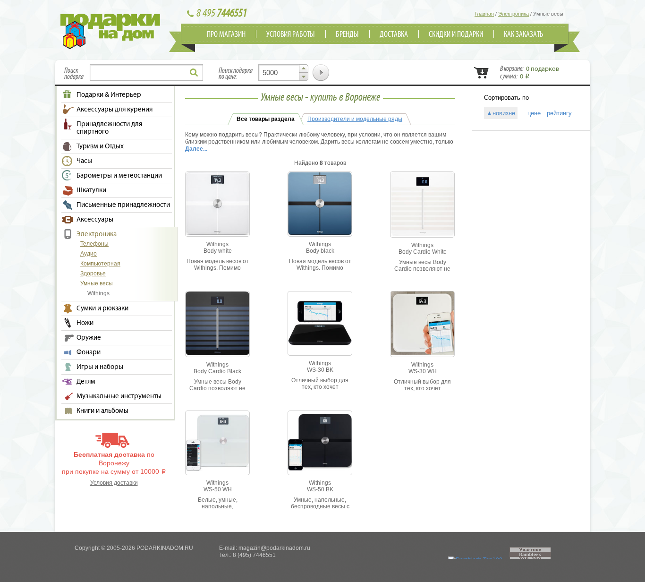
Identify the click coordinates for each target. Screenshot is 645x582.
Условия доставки (114, 482)
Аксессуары (94, 219)
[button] (303, 68)
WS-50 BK (320, 489)
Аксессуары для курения (114, 109)
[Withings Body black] (320, 233)
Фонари (88, 352)
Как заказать (523, 34)
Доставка (394, 34)
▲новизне (500, 113)
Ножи (84, 323)
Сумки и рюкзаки (102, 308)
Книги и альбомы (102, 411)
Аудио (88, 253)
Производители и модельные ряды (354, 119)
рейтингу (559, 113)
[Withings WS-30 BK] (320, 343)
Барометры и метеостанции (119, 176)
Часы (84, 161)
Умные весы (96, 283)
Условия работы (290, 34)
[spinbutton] (283, 72)
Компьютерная (100, 263)
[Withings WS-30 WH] (422, 353)
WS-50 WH (218, 489)
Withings (98, 293)
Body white (218, 251)
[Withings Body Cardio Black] (217, 353)
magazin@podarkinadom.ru (274, 548)
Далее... (196, 149)
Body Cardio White (423, 251)
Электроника (96, 234)
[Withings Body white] (217, 233)
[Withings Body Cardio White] (422, 234)
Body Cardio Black (217, 371)
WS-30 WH (422, 371)
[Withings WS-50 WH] (217, 468)
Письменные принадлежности (123, 205)
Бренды (347, 34)
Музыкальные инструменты (118, 396)
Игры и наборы (99, 367)
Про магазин (226, 34)
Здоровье (93, 273)
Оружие (88, 338)
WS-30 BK (320, 370)
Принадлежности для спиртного (109, 128)
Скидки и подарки (456, 34)
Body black (320, 251)
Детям (85, 381)
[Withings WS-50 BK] (320, 468)
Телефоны (94, 243)
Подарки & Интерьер (108, 95)
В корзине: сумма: (529, 72)
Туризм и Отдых (100, 146)
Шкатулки (91, 190)
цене (531, 113)
